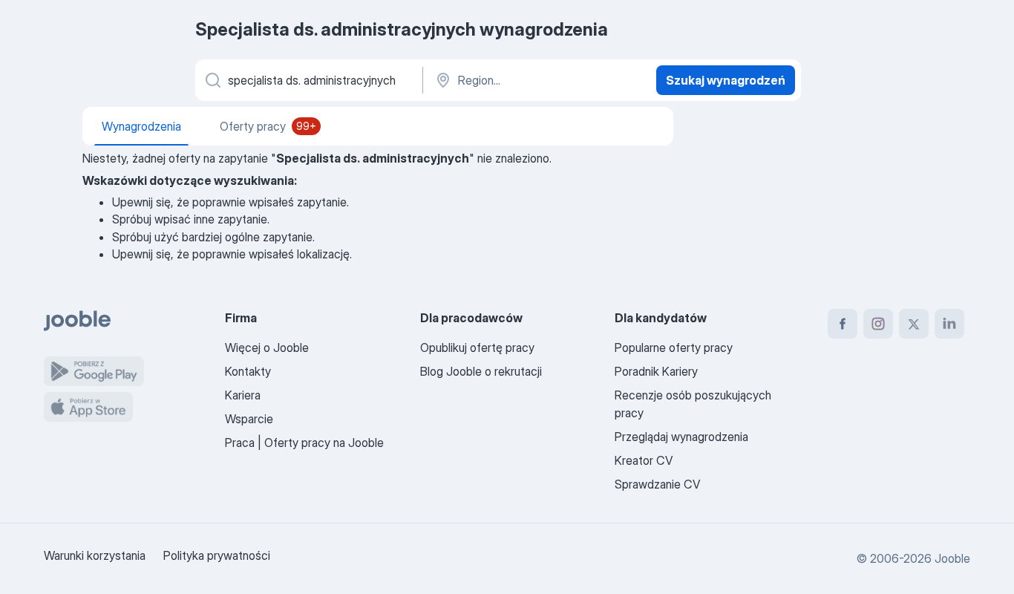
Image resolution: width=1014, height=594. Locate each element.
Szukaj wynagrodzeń (725, 80)
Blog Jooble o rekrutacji (481, 371)
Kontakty (248, 371)
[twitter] (914, 324)
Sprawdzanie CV (657, 484)
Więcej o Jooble (267, 347)
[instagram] (878, 324)
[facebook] (842, 324)
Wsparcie (249, 418)
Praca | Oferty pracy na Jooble (304, 442)
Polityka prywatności (216, 555)
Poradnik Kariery (656, 371)
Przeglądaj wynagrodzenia (681, 436)
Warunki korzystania (94, 555)
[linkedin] (949, 324)
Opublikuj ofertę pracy (477, 347)
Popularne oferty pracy (674, 347)
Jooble (952, 558)
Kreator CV (644, 460)
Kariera (243, 395)
